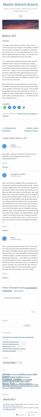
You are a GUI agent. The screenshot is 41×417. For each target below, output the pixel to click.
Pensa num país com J (9, 346)
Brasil (5, 376)
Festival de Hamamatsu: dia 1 (10, 344)
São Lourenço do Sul (15, 386)
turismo (7, 388)
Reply (33, 312)
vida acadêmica (31, 113)
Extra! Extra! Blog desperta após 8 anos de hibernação (18, 337)
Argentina (22, 374)
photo (17, 384)
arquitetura (29, 374)
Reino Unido (35, 384)
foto (23, 380)
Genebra (5, 381)
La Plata (27, 381)
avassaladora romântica (18, 174)
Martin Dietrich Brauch (20, 4)
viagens (19, 388)
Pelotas (24, 113)
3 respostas (5, 40)
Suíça (4, 386)
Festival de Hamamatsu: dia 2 (10, 341)
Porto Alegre (25, 384)
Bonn (35, 374)
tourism (32, 386)
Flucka (12, 237)
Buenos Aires (27, 377)
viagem (12, 388)
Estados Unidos (12, 379)
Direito (19, 113)
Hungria (17, 381)
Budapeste (19, 377)
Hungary (11, 381)
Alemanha (6, 374)
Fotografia (28, 380)
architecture (14, 374)
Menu (20, 16)
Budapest (12, 377)
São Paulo (26, 386)
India (22, 381)
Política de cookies (10, 409)
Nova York (8, 383)
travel (36, 386)
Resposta (5, 167)
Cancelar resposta (18, 291)
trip (3, 388)
